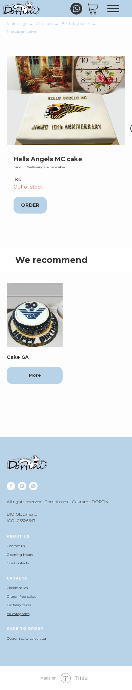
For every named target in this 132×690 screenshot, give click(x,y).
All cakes (44, 23)
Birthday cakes (76, 23)
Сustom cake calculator (26, 638)
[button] (30, 205)
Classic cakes (17, 588)
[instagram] (22, 486)
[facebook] (11, 486)
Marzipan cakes (22, 31)
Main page (17, 23)
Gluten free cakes (21, 596)
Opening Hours (20, 554)
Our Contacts (18, 563)
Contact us (16, 546)
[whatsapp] (33, 486)
